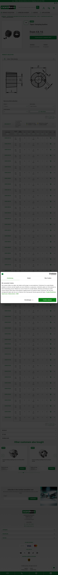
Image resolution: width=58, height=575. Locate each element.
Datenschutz (11, 293)
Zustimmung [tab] (10, 278)
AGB (17, 293)
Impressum (4, 293)
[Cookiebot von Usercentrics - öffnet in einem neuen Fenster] (50, 274)
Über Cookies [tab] (48, 278)
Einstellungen (28, 299)
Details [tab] (29, 278)
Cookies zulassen (47, 299)
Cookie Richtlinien (51, 292)
